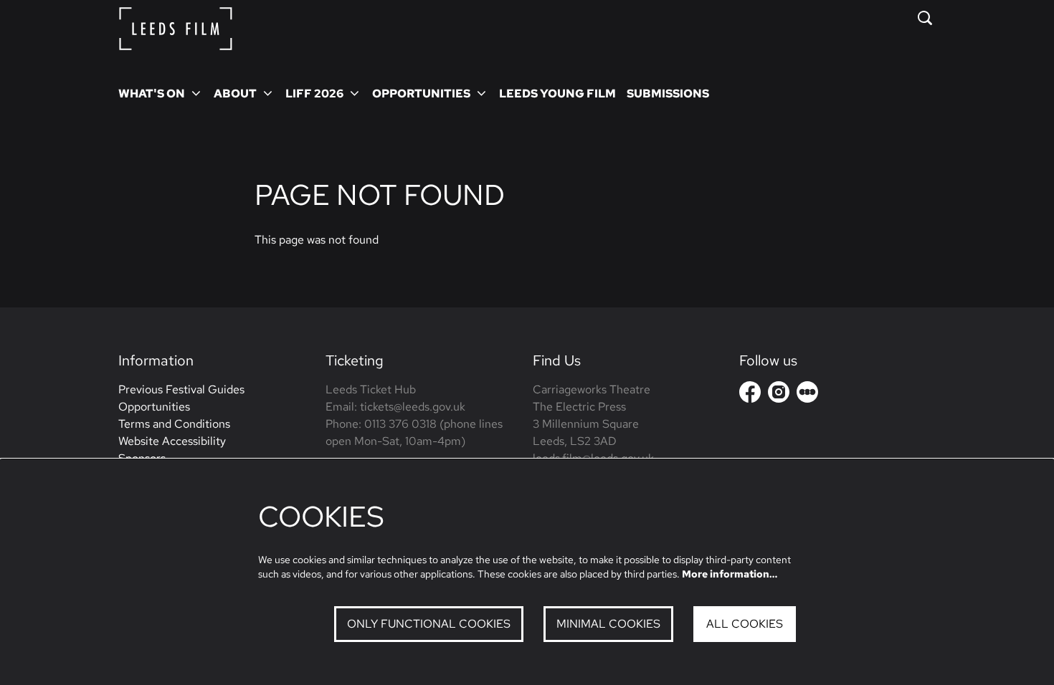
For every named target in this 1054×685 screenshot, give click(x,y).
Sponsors (142, 458)
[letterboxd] (807, 392)
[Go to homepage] (175, 28)
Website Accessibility (172, 441)
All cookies (744, 623)
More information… (729, 573)
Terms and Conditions (174, 423)
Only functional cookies (429, 623)
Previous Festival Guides (181, 389)
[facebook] (750, 392)
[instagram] (778, 392)
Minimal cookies (608, 623)
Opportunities (154, 406)
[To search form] (925, 18)
